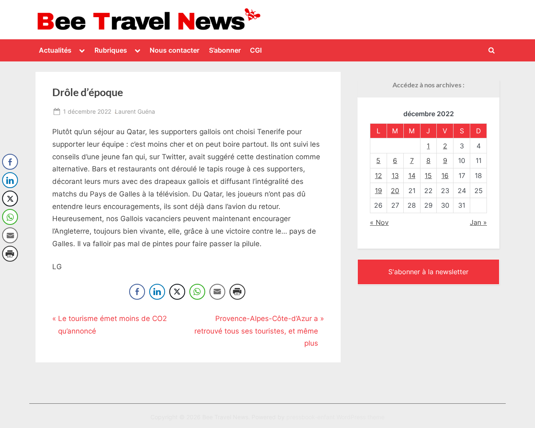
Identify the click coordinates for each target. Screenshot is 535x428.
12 (378, 175)
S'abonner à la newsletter (428, 272)
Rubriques (110, 50)
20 (395, 190)
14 (411, 175)
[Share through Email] (217, 292)
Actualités (55, 50)
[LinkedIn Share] (157, 292)
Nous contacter (174, 50)
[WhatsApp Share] (197, 292)
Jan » (478, 222)
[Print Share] (237, 292)
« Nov (379, 222)
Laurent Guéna (135, 111)
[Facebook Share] (137, 292)
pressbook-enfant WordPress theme (335, 417)
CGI (256, 50)
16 (444, 175)
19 (378, 190)
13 (395, 175)
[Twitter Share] (177, 292)
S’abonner (225, 50)
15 (428, 175)
